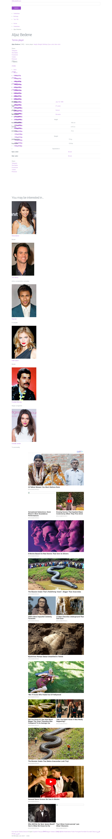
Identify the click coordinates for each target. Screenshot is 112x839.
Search (16, 8)
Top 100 (16, 19)
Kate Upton (15, 360)
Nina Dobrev (15, 236)
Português (78, 831)
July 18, (58, 102)
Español (35, 831)
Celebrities (17, 13)
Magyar (48, 831)
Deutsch (25, 831)
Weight (40, 44)
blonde (16, 99)
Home (15, 23)
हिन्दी (44, 831)
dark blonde (17, 105)
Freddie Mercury (17, 402)
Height (35, 44)
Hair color (57, 44)
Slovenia (58, 114)
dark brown (17, 108)
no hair (15, 119)
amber (15, 87)
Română (83, 831)
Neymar (14, 319)
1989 (61, 102)
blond (15, 96)
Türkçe (94, 831)
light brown (17, 117)
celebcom (16, 1)
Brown (70, 152)
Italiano (53, 831)
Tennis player (18, 40)
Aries (15, 69)
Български (15, 831)
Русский (89, 831)
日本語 (57, 831)
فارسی (18, 834)
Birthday (16, 16)
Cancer (58, 110)
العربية (98, 831)
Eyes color (51, 44)
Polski (73, 831)
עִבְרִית (13, 834)
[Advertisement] (56, 184)
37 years (58, 106)
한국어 (62, 831)
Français (40, 831)
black (15, 93)
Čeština (21, 831)
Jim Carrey (15, 277)
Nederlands (67, 831)
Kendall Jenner (16, 443)
